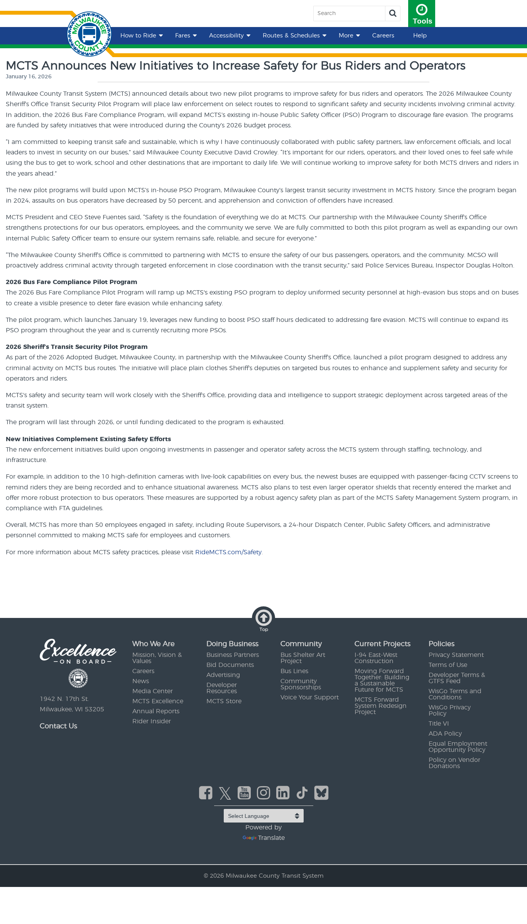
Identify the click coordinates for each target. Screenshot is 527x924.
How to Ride (138, 36)
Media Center (152, 691)
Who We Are (153, 644)
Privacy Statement (456, 655)
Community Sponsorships (300, 684)
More (346, 36)
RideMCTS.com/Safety (228, 552)
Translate (271, 838)
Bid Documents (230, 665)
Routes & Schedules (291, 36)
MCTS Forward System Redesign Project (381, 706)
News (140, 681)
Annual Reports (155, 711)
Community (301, 644)
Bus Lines (294, 671)
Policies (441, 644)
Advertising (223, 675)
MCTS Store (224, 701)
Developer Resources (221, 688)
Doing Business (232, 644)
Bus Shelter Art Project (302, 658)
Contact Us (58, 726)
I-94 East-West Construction (376, 658)
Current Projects (382, 644)
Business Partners (232, 655)
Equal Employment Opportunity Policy (458, 747)
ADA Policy (445, 734)
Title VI (439, 724)
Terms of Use (448, 665)
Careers (383, 36)
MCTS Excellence (157, 701)
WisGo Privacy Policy (450, 710)
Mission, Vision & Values (157, 658)
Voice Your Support (309, 697)
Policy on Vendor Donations (454, 763)
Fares (182, 36)
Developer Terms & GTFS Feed (457, 678)
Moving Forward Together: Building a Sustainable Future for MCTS (382, 680)
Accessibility (226, 36)
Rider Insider (151, 721)
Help (420, 36)
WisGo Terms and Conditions (455, 694)
